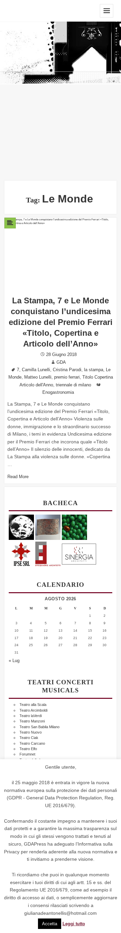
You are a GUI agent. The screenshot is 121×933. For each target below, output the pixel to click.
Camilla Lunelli (36, 369)
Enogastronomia (58, 392)
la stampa (93, 369)
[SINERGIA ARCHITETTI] (79, 552)
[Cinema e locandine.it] (21, 526)
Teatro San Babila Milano (39, 727)
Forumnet (27, 754)
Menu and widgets (106, 11)
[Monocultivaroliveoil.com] (74, 526)
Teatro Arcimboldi (33, 710)
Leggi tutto (74, 924)
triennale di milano (73, 385)
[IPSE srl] (21, 552)
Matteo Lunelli (37, 377)
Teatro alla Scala (32, 705)
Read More (18, 476)
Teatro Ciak (28, 738)
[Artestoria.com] (48, 526)
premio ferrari (67, 377)
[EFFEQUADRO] (48, 552)
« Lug (14, 660)
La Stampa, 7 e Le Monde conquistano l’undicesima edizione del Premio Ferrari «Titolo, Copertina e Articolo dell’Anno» (61, 322)
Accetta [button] (49, 923)
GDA (61, 362)
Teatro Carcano (32, 743)
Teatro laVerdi (30, 716)
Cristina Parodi (67, 369)
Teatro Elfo (28, 749)
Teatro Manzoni (32, 721)
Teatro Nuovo (30, 732)
